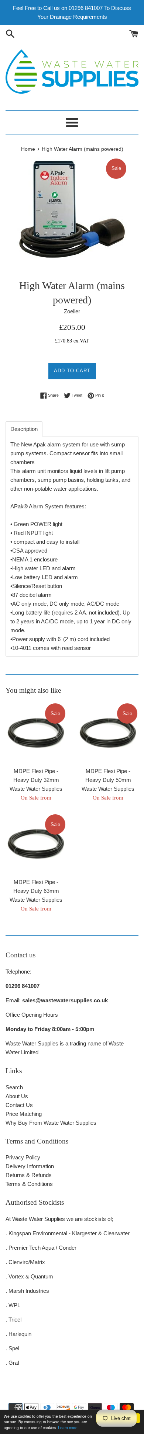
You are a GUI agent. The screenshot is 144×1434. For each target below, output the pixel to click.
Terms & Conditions (29, 1184)
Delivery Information (30, 1166)
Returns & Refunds (29, 1175)
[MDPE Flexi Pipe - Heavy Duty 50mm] (108, 732)
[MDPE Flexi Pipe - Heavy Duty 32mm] (36, 732)
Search (14, 1087)
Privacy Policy (23, 1157)
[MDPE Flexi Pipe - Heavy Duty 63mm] (36, 843)
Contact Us (19, 1105)
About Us (17, 1096)
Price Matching (24, 1114)
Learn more (68, 1427)
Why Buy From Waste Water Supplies (51, 1123)
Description (24, 429)
